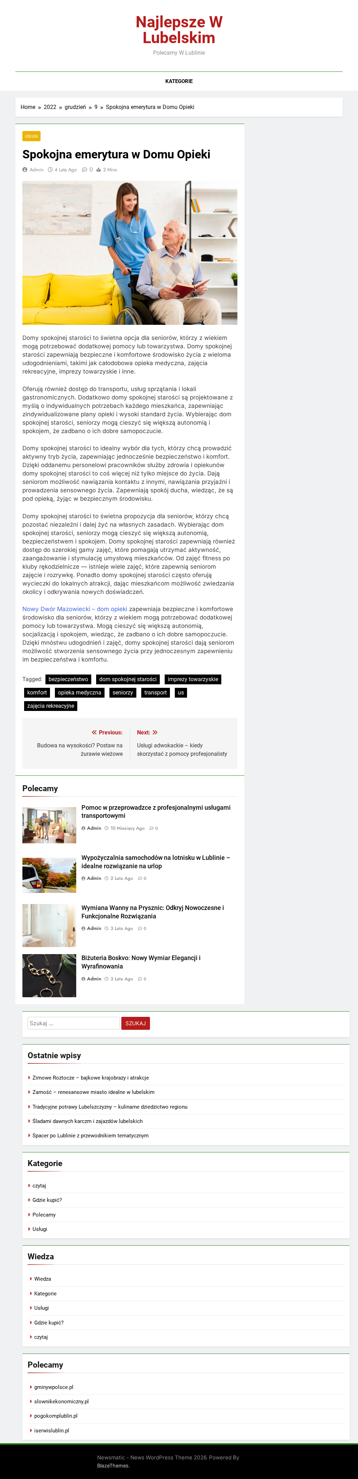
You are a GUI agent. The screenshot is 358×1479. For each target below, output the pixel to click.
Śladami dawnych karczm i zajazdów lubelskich (88, 1121)
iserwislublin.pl (51, 1430)
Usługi (31, 136)
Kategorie (179, 81)
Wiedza (42, 1279)
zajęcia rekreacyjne (50, 706)
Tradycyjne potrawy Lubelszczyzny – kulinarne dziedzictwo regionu (110, 1107)
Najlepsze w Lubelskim (179, 30)
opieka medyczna (79, 692)
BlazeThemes (113, 1465)
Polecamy (44, 1215)
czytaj (39, 1186)
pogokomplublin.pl (56, 1416)
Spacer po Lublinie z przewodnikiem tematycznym (91, 1135)
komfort (37, 692)
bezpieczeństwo (68, 679)
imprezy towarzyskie (193, 679)
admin (36, 169)
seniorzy (123, 692)
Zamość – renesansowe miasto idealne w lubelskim (94, 1092)
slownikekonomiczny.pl (61, 1401)
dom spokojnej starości (128, 679)
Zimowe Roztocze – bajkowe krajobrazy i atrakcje (91, 1078)
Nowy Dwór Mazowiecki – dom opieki (74, 608)
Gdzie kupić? (47, 1200)
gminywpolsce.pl (53, 1387)
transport (155, 692)
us (181, 692)
